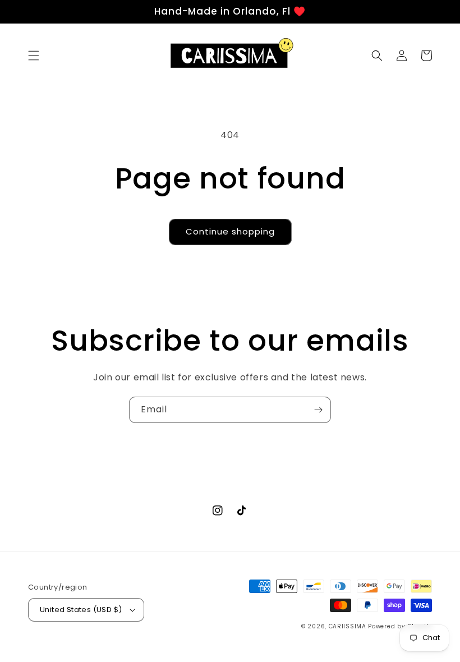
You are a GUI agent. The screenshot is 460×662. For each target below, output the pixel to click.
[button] (33, 55)
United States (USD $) (81, 609)
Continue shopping (230, 231)
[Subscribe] (318, 410)
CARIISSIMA (347, 626)
